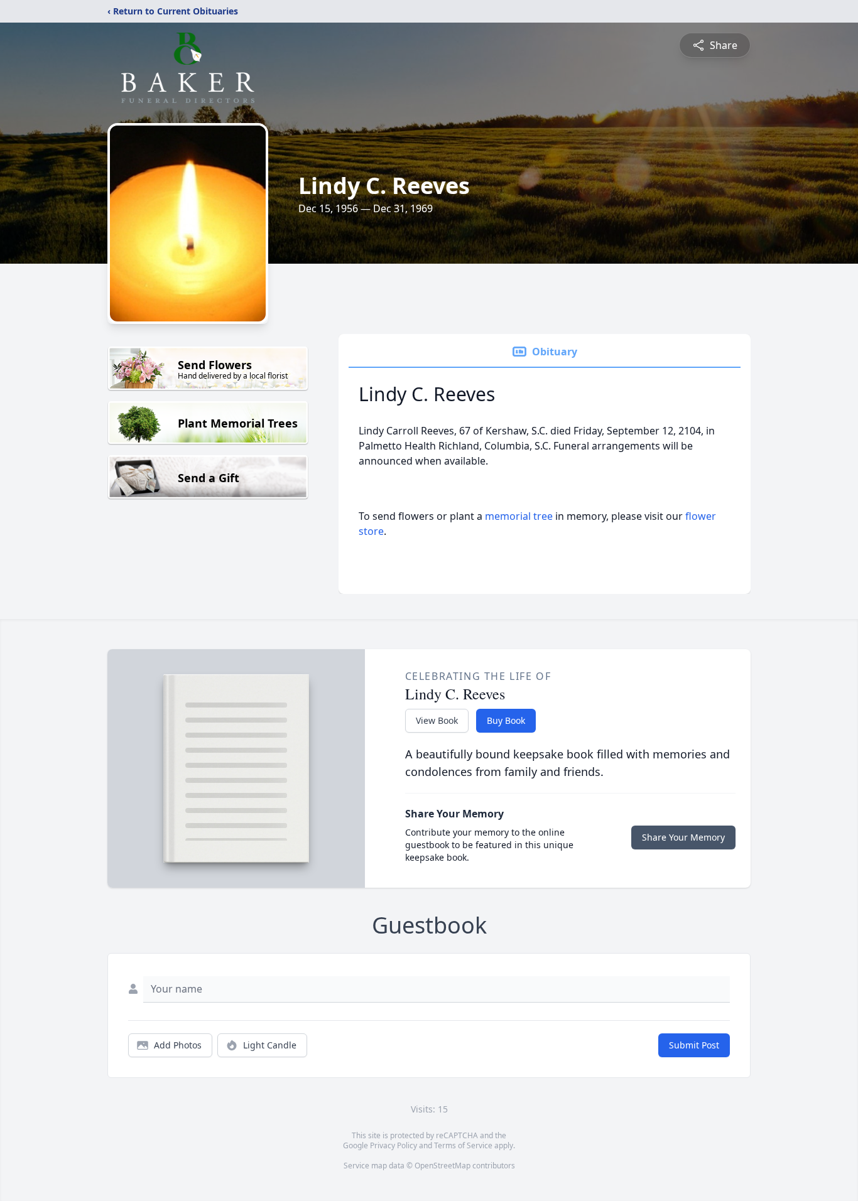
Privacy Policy (393, 1145)
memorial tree (519, 516)
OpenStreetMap (442, 1165)
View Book (437, 720)
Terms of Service (463, 1145)
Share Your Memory (683, 837)
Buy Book (506, 720)
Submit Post (694, 1045)
